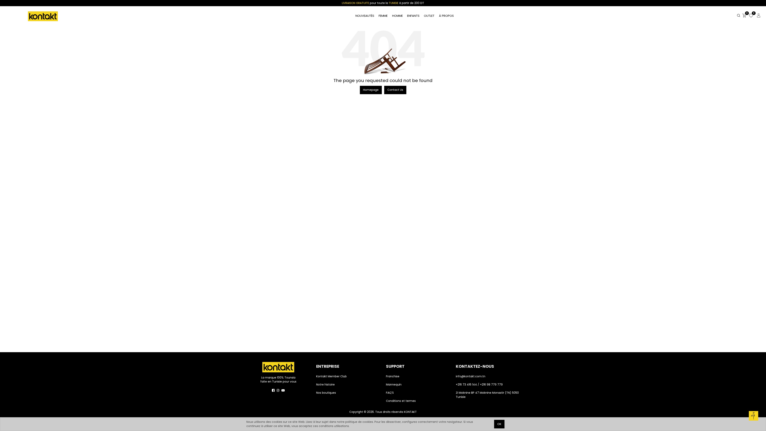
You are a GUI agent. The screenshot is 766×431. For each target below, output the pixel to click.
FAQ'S (390, 393)
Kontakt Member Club (331, 376)
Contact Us (395, 90)
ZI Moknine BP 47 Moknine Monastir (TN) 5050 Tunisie (487, 395)
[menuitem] (446, 16)
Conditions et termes (401, 401)
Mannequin (394, 385)
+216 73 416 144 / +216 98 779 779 (479, 385)
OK (499, 424)
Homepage (371, 90)
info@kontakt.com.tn (471, 376)
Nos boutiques (326, 393)
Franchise (392, 376)
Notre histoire (325, 385)
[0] (744, 15)
